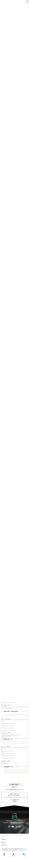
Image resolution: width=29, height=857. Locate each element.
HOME (4, 855)
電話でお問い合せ (14, 794)
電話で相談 (13, 855)
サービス (3, 836)
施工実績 (3, 842)
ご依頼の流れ (3, 839)
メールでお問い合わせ (14, 800)
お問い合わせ (3, 845)
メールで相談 (23, 855)
